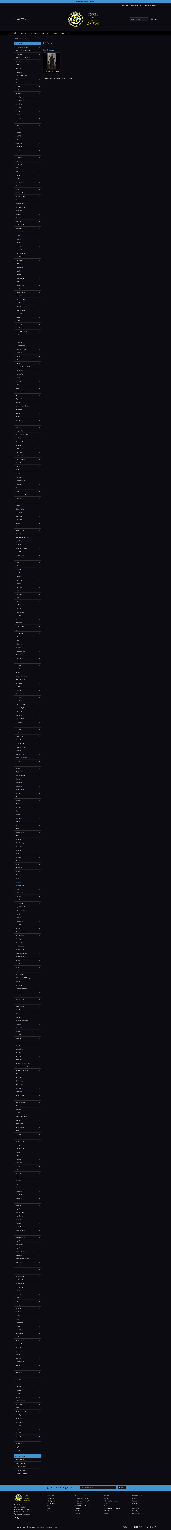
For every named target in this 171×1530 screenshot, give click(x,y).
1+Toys (18, 61)
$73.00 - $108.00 (21, 1467)
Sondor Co (19, 1091)
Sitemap (49, 1511)
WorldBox (19, 1372)
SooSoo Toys (20, 1095)
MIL (17, 811)
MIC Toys (19, 807)
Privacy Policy (59, 33)
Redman (18, 1024)
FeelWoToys (19, 441)
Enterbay (18, 413)
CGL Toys (19, 249)
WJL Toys (18, 1354)
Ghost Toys (19, 534)
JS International (20, 679)
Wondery (18, 1365)
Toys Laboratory (21, 1230)
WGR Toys (19, 1340)
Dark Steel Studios (21, 331)
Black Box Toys (20, 207)
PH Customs (19, 974)
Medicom (18, 800)
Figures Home (20, 463)
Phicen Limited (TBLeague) (24, 978)
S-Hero (18, 1042)
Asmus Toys (19, 157)
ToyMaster (19, 1194)
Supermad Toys (20, 1127)
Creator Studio (20, 299)
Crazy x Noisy (20, 285)
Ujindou (18, 1297)
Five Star (18, 484)
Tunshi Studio (20, 1276)
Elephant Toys (20, 399)
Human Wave (20, 612)
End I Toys (19, 409)
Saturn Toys (19, 1049)
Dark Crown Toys (21, 328)
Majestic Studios (21, 775)
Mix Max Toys (20, 832)
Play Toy (18, 981)
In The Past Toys (21, 633)
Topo (17, 1177)
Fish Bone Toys (20, 480)
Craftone (18, 281)
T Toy (17, 1138)
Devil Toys (19, 342)
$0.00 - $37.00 (20, 1460)
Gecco (18, 527)
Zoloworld (19, 1443)
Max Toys (18, 797)
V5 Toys (18, 1305)
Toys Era (18, 1226)
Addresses (135, 1506)
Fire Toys (18, 473)
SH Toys (18, 1056)
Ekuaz (17, 395)
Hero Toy (18, 576)
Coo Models (19, 267)
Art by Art (19, 143)
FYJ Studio (19, 505)
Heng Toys (19, 573)
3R (16, 82)
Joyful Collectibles (21, 676)
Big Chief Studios (21, 193)
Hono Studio (19, 591)
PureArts (18, 1013)
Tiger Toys (19, 1162)
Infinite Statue (20, 651)
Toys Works (19, 1248)
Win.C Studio (20, 1351)
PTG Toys (19, 1010)
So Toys (18, 1099)
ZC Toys (18, 1432)
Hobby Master (20, 587)
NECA (17, 889)
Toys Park (19, 1241)
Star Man (18, 1113)
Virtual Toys (19, 1322)
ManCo (18, 779)
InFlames (18, 654)
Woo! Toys (19, 1369)
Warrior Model (20, 1333)
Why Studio (19, 1344)
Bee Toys (18, 175)
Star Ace (18, 1109)
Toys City (18, 1219)
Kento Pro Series (21, 704)
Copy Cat (18, 271)
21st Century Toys (21, 75)
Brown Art (19, 228)
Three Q (18, 1155)
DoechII (18, 356)
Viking (17, 1319)
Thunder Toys (20, 1148)
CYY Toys (19, 313)
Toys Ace (18, 1209)
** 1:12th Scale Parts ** (23, 58)
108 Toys (18, 68)
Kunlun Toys (19, 736)
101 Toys (18, 65)
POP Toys (19, 992)
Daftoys (18, 317)
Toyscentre (19, 1198)
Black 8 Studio (20, 203)
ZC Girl (18, 1429)
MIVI (17, 829)
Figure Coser (19, 456)
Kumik (17, 733)
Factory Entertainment (23, 434)
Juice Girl (18, 690)
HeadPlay (18, 569)
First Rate (19, 477)
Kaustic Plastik (20, 701)
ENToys (18, 416)
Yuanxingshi (19, 1415)
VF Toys (18, 1315)
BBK (17, 168)
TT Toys (18, 1273)
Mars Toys (19, 786)
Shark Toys (19, 1059)
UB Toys (18, 1294)
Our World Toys (20, 956)
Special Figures (20, 1102)
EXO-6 (18, 427)
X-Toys (18, 1393)
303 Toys (18, 79)
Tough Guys (19, 1180)
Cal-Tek (18, 235)
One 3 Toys (19, 942)
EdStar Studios (20, 392)
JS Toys (18, 686)
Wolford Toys (20, 1361)
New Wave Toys (21, 900)
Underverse (19, 1301)
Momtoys (18, 861)
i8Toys (18, 619)
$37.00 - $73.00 (20, 1463)
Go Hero (18, 544)
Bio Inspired (19, 200)
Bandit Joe (19, 164)
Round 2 (18, 1035)
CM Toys (18, 264)
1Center (55, 1527)
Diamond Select (20, 345)
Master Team (20, 789)
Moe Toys (19, 846)
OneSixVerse (20, 946)
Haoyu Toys (19, 559)
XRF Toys (18, 1386)
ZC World (18, 1436)
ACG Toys (19, 104)
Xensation (19, 1383)
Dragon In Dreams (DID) (23, 367)
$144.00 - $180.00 (21, 1474)
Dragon (18, 363)
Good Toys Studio (21, 548)
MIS (17, 825)
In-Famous (19, 644)
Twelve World (20, 1283)
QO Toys (18, 1017)
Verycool (18, 1308)
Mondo (18, 864)
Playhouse (19, 985)
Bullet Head (19, 232)
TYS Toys (19, 1290)
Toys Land (19, 1234)
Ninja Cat (18, 917)
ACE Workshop (20, 100)
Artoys (18, 150)
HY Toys (18, 615)
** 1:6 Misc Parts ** (22, 54)
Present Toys (20, 1006)
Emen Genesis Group (22, 406)
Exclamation (19, 424)
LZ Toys (18, 768)
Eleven (18, 402)
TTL (17, 1269)
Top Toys (18, 1173)
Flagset (18, 491)
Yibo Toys (19, 1404)
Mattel (18, 793)
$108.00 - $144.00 (21, 1470)
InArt (17, 640)
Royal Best (19, 1038)
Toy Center (19, 1191)
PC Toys (18, 971)
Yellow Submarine (21, 1401)
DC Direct (19, 335)
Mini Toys (18, 821)
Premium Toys (20, 1003)
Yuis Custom (19, 1422)
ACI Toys (18, 107)
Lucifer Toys (19, 765)
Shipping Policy (34, 33)
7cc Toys (18, 93)
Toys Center (19, 1216)
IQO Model (19, 658)
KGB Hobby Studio (21, 708)
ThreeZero (19, 1159)
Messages (135, 1503)
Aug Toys (18, 161)
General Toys (20, 530)
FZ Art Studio (20, 509)
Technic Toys (20, 1141)
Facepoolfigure (20, 431)
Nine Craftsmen (20, 910)
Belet (17, 178)
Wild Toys (19, 1347)
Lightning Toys (20, 747)
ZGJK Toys (19, 1440)
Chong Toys (19, 260)
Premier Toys (20, 999)
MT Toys (18, 882)
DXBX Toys (19, 384)
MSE (17, 875)
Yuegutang (19, 1418)
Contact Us (22, 33)
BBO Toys (19, 171)
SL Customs (19, 1074)
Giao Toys (19, 541)
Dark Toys (19, 324)
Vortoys (18, 1326)
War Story (19, 1337)
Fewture (18, 445)
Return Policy (46, 33)
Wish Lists (135, 1508)
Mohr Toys (19, 850)
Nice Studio (19, 903)
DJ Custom (19, 352)
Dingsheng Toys (21, 349)
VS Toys (18, 1329)
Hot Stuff (18, 601)
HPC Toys (19, 608)
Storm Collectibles (21, 1116)
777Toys (18, 90)
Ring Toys (19, 1027)
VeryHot (18, 1312)
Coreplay (18, 274)
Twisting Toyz (20, 1287)
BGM (17, 189)
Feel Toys (18, 438)
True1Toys (19, 1262)
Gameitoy (19, 519)
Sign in (147, 5)
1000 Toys (19, 72)
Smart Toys (19, 1077)
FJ (16, 487)
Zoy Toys (18, 1447)
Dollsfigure (19, 360)
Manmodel (19, 782)
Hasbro (18, 562)
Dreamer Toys (20, 374)
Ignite (17, 630)
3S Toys (18, 86)
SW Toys (18, 1131)
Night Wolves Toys (21, 907)
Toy (17, 1184)
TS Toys (18, 1266)
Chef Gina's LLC (20, 253)
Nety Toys (19, 896)
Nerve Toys (19, 892)
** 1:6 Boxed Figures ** (23, 47)
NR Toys (18, 924)
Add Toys (18, 114)
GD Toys (18, 523)
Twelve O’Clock (20, 1280)
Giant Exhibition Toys (22, 537)
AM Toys (18, 132)
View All (77, 1513)
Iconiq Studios (20, 626)
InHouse (18, 647)
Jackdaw (18, 662)
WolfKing (18, 1358)
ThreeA (18, 1152)
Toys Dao (18, 1223)
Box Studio (19, 221)
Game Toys (19, 516)
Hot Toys (18, 605)
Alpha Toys (19, 129)
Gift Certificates (136, 5)
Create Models (20, 296)
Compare (125, 5)
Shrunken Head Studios (23, 1063)
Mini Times (19, 818)
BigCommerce (40, 1527)
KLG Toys (19, 726)
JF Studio (18, 665)
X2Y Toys (18, 1379)
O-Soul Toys (19, 928)
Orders (134, 1498)
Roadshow (19, 1031)
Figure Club (19, 452)
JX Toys (18, 694)
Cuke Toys (19, 306)
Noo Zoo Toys (20, 921)
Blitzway (18, 214)
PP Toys (18, 996)
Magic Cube (19, 772)
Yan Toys (18, 1397)
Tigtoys (18, 1166)
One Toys (19, 939)
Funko (17, 502)
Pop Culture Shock (21, 988)
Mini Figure (19, 814)
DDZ (17, 338)
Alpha (17, 125)
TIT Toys (18, 1170)
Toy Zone (18, 1205)
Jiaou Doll (18, 669)
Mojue (17, 853)
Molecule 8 (19, 857)
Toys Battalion (20, 1212)
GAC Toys (19, 512)
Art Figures (19, 146)
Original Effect (20, 949)
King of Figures (20, 718)
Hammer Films (20, 555)
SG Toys (18, 1052)
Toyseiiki (18, 1202)
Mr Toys (18, 871)
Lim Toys (18, 750)
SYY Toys (18, 1134)
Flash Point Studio (21, 495)
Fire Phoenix (19, 470)
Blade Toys (19, 210)
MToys (18, 878)
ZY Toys (18, 1450)
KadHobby (19, 697)
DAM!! (18, 321)
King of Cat (19, 715)
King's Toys (19, 711)
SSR (17, 1106)
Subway (18, 1120)
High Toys (19, 580)
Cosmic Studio (20, 278)
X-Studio (18, 1390)
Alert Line (19, 122)
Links (68, 33)
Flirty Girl (18, 498)
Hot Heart (19, 594)
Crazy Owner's (20, 292)
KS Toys (18, 729)
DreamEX (18, 377)
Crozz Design (20, 303)
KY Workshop (20, 743)
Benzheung (19, 182)
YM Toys (18, 1408)
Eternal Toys (19, 420)
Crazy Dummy (20, 289)
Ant (17, 139)
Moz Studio (19, 868)
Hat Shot (18, 566)
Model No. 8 (19, 839)
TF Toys (18, 1145)
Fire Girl (18, 466)
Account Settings (137, 1513)
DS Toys (18, 381)
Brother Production (22, 225)
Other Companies (21, 953)
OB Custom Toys (21, 932)
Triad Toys (19, 1255)
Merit (17, 804)
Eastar (17, 388)
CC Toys (18, 246)
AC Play (18, 111)
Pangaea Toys (20, 960)
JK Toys (18, 672)
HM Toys (18, 583)
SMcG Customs (20, 1081)
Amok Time (19, 136)
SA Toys (18, 1045)
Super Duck (19, 1123)
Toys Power (19, 1244)
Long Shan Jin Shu (21, 757)
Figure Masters (20, 459)
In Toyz (18, 637)
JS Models (19, 683)
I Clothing (19, 622)
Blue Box (18, 217)
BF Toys (18, 186)
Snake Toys (19, 1084)
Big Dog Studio (20, 196)
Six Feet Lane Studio (22, 1070)
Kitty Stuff (19, 722)
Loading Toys (20, 754)
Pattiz (17, 967)
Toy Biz (18, 1187)
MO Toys (18, 836)
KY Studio (19, 740)
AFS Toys (18, 118)
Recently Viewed (137, 1511)
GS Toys (18, 551)
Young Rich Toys (21, 1411)
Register (154, 5)
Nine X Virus (19, 914)
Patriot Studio (20, 964)
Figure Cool (19, 448)
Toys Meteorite (20, 1237)
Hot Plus (18, 598)
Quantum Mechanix (22, 1020)
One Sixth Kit (20, 935)
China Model (19, 257)
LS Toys (18, 761)
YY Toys (18, 1425)
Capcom (18, 239)
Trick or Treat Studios (22, 1258)
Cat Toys (18, 242)
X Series (18, 1376)
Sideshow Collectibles (22, 1067)
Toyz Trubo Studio (21, 1251)
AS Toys (18, 154)
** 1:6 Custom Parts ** (23, 51)
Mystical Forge (20, 885)
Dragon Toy (19, 370)
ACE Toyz (19, 97)
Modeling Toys (20, 843)
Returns (134, 1501)
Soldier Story (19, 1088)
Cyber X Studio (20, 310)
